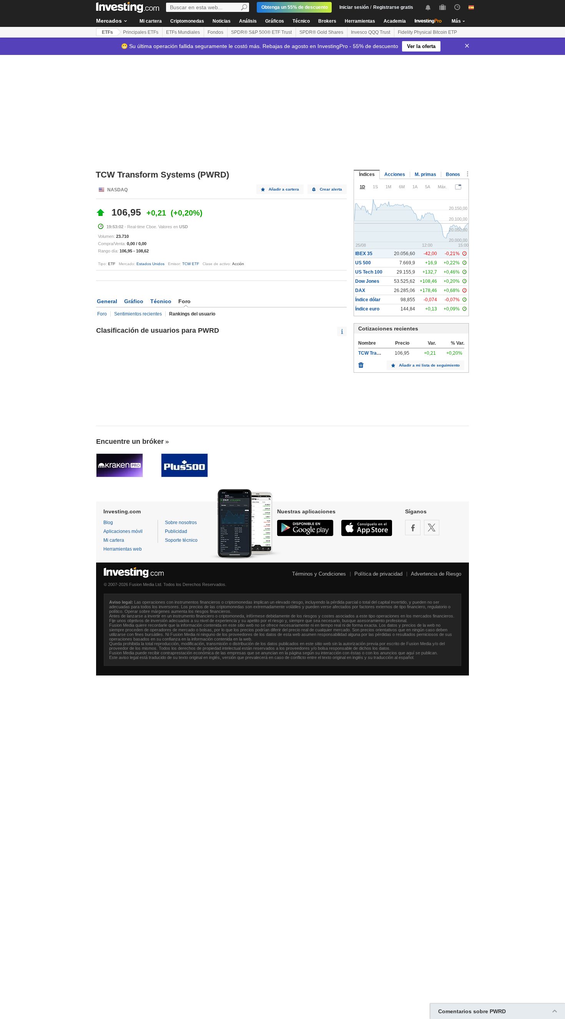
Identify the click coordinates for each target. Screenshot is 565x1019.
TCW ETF (190, 264)
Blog (108, 522)
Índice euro (367, 309)
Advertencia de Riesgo (436, 574)
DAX (360, 290)
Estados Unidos (150, 264)
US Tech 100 (368, 272)
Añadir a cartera (284, 189)
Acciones (394, 174)
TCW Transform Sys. (380, 353)
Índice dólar (368, 299)
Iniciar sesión (354, 7)
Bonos (453, 174)
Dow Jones (367, 281)
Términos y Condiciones (319, 574)
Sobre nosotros (181, 522)
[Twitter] (431, 527)
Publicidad (176, 531)
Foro (102, 314)
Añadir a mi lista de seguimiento (429, 365)
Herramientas (360, 21)
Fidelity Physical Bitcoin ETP (427, 32)
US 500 (363, 263)
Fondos (215, 32)
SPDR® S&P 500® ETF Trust (261, 32)
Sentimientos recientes (138, 314)
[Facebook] (412, 527)
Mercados (109, 21)
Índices (367, 174)
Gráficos (274, 21)
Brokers (327, 21)
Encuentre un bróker (130, 441)
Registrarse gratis (393, 7)
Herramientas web (122, 549)
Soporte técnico (181, 540)
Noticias (222, 21)
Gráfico (133, 301)
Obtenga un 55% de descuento (294, 7)
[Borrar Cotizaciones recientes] (361, 363)
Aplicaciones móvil (123, 531)
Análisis (248, 21)
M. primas (425, 174)
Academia (395, 21)
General (107, 301)
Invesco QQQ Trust (370, 32)
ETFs (107, 32)
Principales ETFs (140, 32)
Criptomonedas (187, 21)
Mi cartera (151, 21)
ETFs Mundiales (183, 32)
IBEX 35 (363, 253)
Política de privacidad (378, 574)
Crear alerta (331, 189)
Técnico (301, 21)
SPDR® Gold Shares (321, 32)
